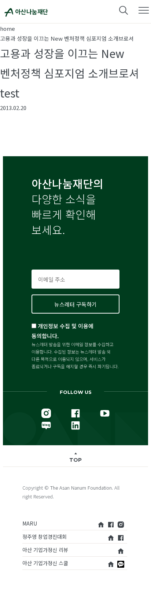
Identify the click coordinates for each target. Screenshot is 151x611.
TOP (75, 460)
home (7, 28)
